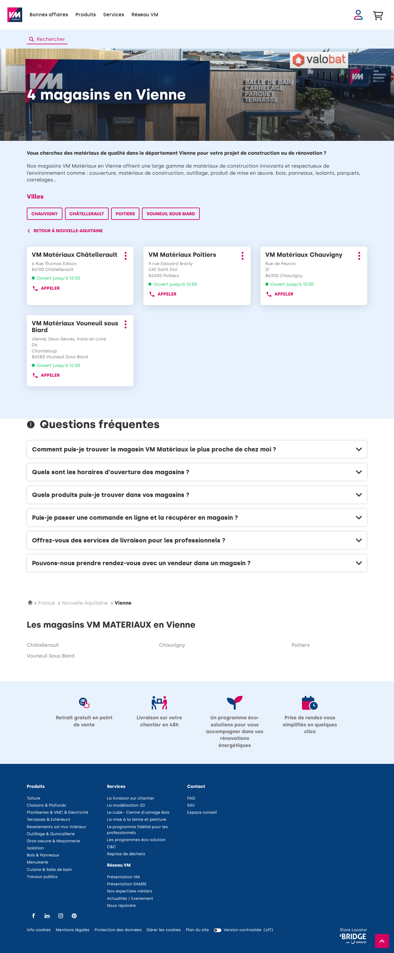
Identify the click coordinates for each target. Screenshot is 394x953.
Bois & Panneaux (43, 855)
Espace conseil (202, 812)
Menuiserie (37, 862)
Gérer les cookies (164, 930)
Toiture (33, 798)
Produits (85, 15)
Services (113, 15)
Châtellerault (87, 213)
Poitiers (125, 213)
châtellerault (43, 645)
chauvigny (172, 645)
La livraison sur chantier (131, 798)
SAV (191, 805)
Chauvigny (44, 213)
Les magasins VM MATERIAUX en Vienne (111, 625)
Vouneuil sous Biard (171, 213)
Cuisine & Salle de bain (49, 870)
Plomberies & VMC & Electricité (57, 812)
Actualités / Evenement (130, 898)
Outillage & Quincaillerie (51, 834)
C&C (111, 847)
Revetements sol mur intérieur (56, 827)
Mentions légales (73, 930)
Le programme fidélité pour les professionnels (137, 830)
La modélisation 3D (126, 805)
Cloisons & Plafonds (46, 805)
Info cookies (39, 930)
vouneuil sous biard (50, 656)
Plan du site (197, 930)
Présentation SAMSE (127, 884)
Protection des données (118, 930)
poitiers (300, 645)
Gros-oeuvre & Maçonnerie (53, 841)
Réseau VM (144, 15)
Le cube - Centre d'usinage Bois (138, 812)
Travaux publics (42, 877)
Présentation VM (123, 877)
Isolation (35, 848)
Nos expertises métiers (129, 891)
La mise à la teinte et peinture (137, 819)
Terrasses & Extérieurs (48, 819)
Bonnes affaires (49, 15)
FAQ (191, 798)
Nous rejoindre (121, 906)
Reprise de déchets (126, 854)
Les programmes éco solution (136, 840)
